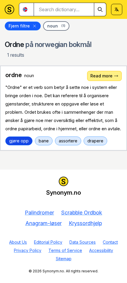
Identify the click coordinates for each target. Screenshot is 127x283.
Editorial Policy (48, 242)
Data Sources (82, 242)
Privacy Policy (27, 250)
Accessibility (101, 250)
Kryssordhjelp (85, 223)
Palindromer (39, 212)
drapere (95, 140)
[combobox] (70, 9)
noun (56, 25)
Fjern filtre (19, 25)
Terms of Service (65, 250)
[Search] (100, 9)
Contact (110, 242)
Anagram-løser (43, 223)
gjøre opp (19, 140)
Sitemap (63, 258)
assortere (68, 140)
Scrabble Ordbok (81, 212)
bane (44, 140)
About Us (18, 242)
